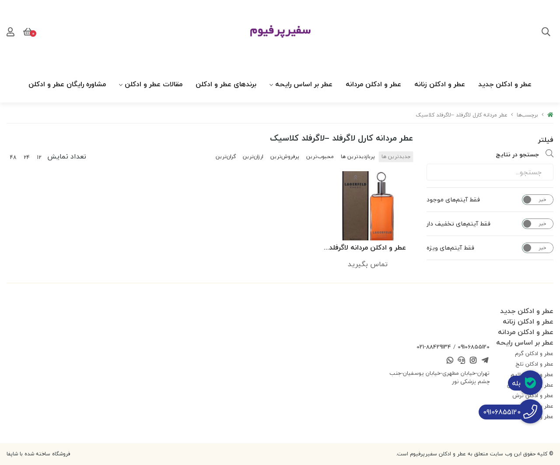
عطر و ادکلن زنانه (439, 84)
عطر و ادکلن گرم (534, 353)
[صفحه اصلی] (550, 115)
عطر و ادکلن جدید (505, 84)
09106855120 (474, 347)
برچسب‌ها (527, 115)
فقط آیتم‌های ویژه (450, 248)
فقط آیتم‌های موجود (453, 199)
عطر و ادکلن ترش (532, 395)
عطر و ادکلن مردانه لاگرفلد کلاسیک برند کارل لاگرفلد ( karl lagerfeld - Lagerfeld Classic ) (367, 248)
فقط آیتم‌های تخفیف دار (458, 224)
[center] (546, 33)
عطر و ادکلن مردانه (373, 84)
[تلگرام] (485, 361)
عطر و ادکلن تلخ (534, 364)
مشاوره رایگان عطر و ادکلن (67, 84)
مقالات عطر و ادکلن (153, 84)
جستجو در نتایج (517, 154)
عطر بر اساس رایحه (303, 84)
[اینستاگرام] (473, 361)
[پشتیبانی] (461, 361)
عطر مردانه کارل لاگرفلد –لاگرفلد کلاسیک (462, 115)
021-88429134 (433, 347)
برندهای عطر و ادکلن (226, 84)
